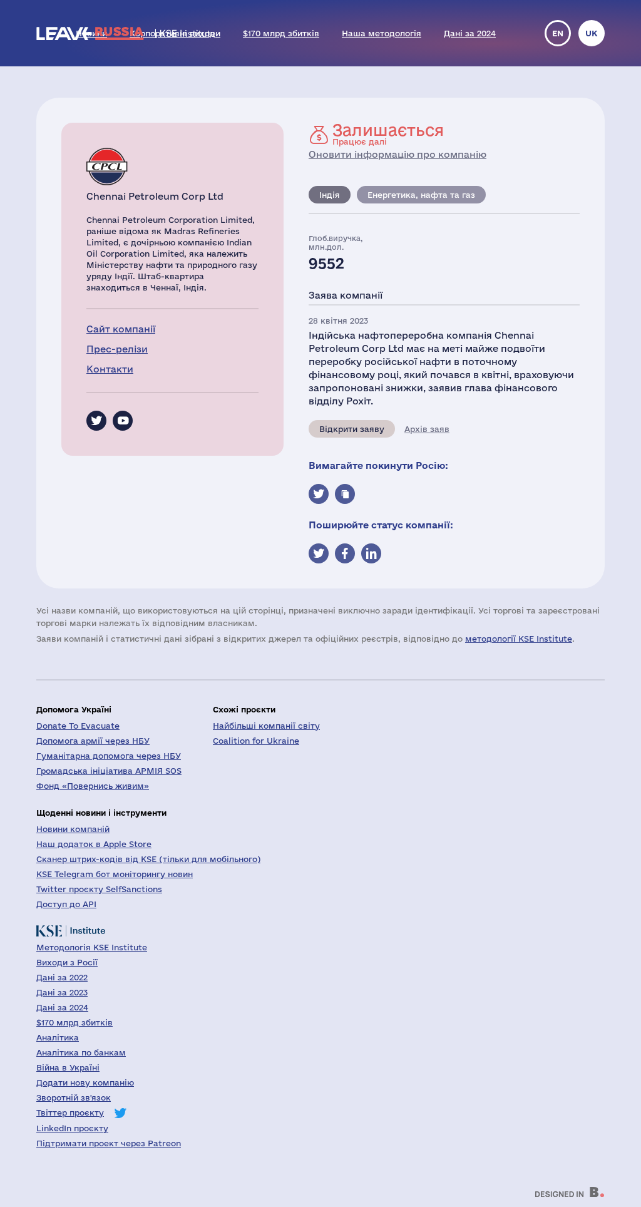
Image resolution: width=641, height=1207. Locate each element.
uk (591, 33)
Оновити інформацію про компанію (397, 154)
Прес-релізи (117, 349)
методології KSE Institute (518, 638)
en (557, 33)
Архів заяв (426, 428)
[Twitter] (96, 421)
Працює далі (388, 134)
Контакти (109, 369)
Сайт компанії (120, 329)
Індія (329, 194)
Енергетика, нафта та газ (421, 194)
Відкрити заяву (351, 428)
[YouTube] (123, 421)
